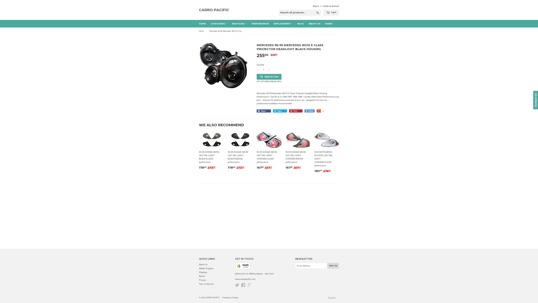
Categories (218, 23)
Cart (333, 12)
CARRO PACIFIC (214, 10)
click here (268, 273)
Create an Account (331, 6)
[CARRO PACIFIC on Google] (249, 285)
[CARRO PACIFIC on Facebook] (243, 285)
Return (202, 276)
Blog (301, 23)
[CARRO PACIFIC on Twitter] (237, 285)
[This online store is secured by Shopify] (243, 268)
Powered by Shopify (230, 297)
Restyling (238, 23)
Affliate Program (206, 268)
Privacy (202, 279)
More (328, 23)
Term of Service (206, 283)
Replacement (282, 23)
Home (202, 23)
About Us (314, 23)
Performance (260, 23)
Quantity (260, 64)
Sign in (316, 6)
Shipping (203, 272)
